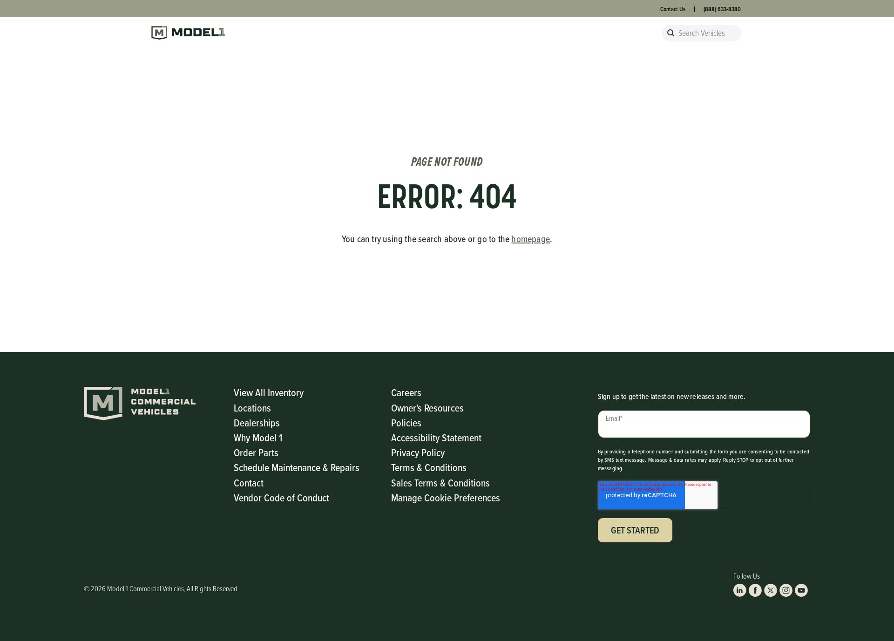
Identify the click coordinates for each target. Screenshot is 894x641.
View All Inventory (269, 392)
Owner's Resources (427, 407)
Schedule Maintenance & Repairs (296, 467)
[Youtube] (801, 590)
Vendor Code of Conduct (281, 497)
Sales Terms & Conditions (440, 482)
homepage (530, 238)
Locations (252, 407)
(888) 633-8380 (722, 9)
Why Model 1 (258, 437)
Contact (249, 482)
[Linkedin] (739, 590)
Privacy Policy (418, 452)
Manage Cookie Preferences (445, 497)
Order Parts (256, 452)
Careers (406, 392)
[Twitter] (770, 590)
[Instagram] (785, 590)
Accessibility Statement (436, 437)
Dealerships (257, 422)
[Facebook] (755, 590)
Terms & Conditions (429, 467)
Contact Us (672, 9)
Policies (406, 422)
